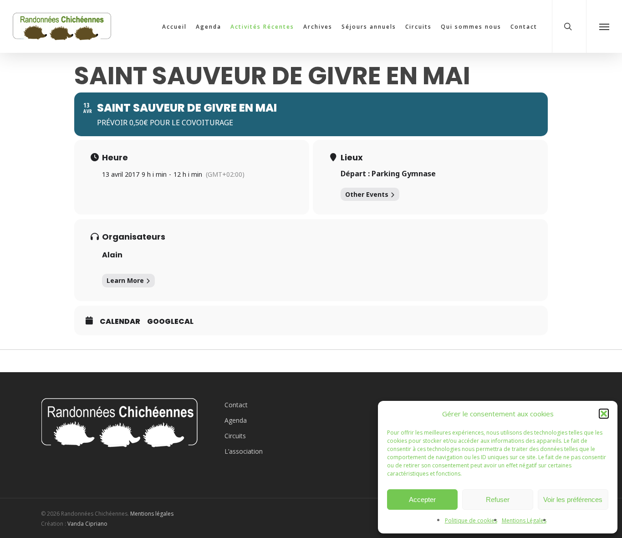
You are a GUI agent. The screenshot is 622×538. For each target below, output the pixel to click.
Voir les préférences (572, 499)
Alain (112, 255)
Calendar (120, 321)
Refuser (498, 499)
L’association (243, 451)
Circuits (235, 435)
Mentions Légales (524, 520)
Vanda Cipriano (87, 524)
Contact (236, 404)
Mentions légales (151, 514)
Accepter (422, 499)
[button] (603, 413)
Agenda (235, 420)
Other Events (366, 194)
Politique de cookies (471, 520)
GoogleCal (170, 321)
